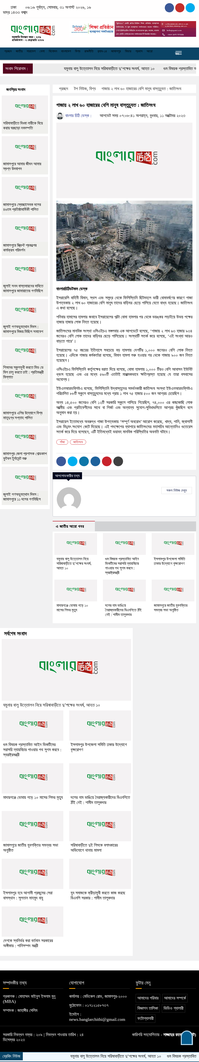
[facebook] (169, 7)
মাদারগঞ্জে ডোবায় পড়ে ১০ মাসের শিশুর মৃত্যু (33, 797)
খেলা (42, 51)
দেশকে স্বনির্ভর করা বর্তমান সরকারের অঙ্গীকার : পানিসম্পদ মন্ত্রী (28, 943)
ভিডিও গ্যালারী (173, 1008)
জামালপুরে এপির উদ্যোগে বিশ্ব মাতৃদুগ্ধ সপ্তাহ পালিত (22, 415)
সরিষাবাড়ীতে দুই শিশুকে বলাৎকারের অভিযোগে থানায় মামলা (94, 848)
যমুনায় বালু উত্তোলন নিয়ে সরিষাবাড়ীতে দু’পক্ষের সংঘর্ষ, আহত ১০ (93, 68)
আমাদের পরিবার (147, 998)
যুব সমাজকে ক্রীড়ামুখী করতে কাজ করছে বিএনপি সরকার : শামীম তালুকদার (98, 895)
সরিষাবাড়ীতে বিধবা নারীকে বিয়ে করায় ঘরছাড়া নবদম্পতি (23, 125)
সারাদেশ (31, 51)
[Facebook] (61, 461)
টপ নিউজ (80, 88)
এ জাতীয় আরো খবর (70, 526)
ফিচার (128, 51)
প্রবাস (138, 51)
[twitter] (179, 7)
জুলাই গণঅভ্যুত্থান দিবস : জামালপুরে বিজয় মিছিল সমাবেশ (23, 329)
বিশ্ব (77, 51)
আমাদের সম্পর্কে (175, 998)
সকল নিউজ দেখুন (176, 490)
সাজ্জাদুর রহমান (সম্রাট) (179, 1034)
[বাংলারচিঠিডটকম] (33, 31)
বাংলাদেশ (66, 51)
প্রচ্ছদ (8, 51)
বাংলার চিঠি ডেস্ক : (77, 115)
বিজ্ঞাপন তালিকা (147, 1008)
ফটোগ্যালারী (145, 1018)
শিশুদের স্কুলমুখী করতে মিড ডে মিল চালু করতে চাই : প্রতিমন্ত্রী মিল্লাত (23, 372)
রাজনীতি (88, 51)
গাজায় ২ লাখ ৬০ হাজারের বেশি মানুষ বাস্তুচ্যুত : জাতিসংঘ (141, 88)
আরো (150, 51)
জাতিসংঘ (78, 442)
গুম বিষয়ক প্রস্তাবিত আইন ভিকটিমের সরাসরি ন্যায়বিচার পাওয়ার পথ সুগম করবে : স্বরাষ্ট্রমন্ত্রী (32, 749)
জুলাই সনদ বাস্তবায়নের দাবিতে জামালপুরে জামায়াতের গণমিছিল (23, 288)
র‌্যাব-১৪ (102, 51)
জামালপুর (116, 51)
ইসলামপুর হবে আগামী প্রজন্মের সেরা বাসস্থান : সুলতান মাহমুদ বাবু (27, 895)
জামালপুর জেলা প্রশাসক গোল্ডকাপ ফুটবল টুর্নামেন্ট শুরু (25, 456)
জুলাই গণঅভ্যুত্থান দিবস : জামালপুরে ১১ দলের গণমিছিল (22, 497)
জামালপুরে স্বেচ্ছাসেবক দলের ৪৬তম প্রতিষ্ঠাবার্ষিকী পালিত (22, 207)
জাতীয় (19, 51)
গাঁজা (62, 442)
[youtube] (190, 7)
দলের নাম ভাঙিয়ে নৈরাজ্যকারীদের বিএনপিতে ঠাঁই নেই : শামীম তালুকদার (123, 610)
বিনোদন (53, 51)
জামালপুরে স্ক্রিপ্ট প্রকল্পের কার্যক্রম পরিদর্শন (20, 247)
